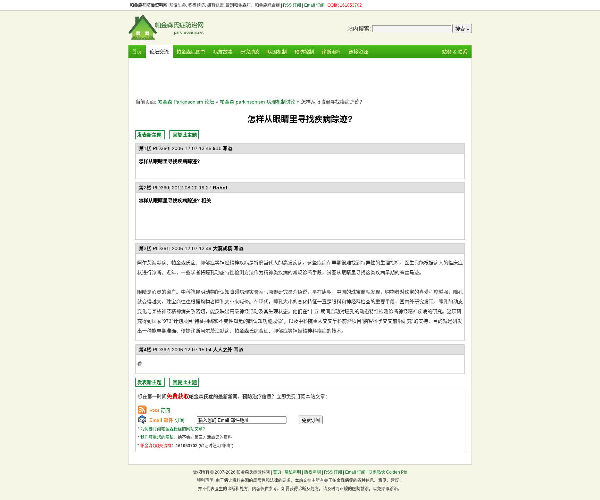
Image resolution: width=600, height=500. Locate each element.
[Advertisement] (300, 75)
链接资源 (358, 52)
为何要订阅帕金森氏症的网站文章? (172, 429)
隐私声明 (292, 472)
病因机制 (277, 52)
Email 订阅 (314, 5)
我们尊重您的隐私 (157, 437)
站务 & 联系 (454, 52)
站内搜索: (359, 29)
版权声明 (312, 472)
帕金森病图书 (191, 52)
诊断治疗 (331, 52)
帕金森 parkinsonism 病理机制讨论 (257, 102)
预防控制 (304, 52)
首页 (137, 52)
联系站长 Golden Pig (387, 472)
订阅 (159, 410)
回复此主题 (185, 135)
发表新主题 (149, 135)
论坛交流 (159, 52)
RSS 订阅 (292, 5)
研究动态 (250, 52)
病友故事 (223, 52)
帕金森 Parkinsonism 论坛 (186, 102)
